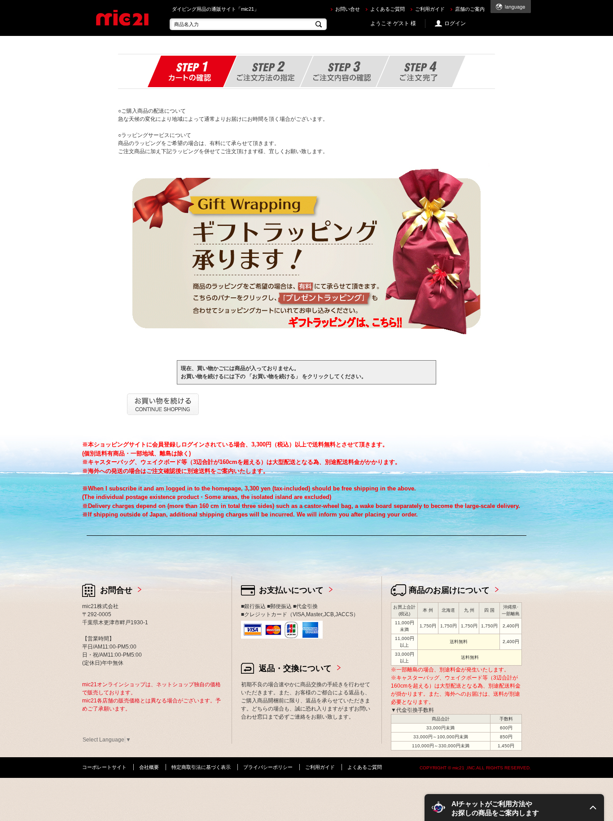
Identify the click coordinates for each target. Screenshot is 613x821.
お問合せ (116, 590)
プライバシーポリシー (268, 767)
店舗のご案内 (470, 9)
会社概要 (149, 767)
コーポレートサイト (104, 767)
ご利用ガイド (430, 9)
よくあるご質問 (387, 9)
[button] (514, 807)
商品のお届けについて (449, 590)
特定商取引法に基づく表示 (201, 767)
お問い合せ (347, 9)
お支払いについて (291, 590)
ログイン (455, 23)
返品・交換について (295, 668)
